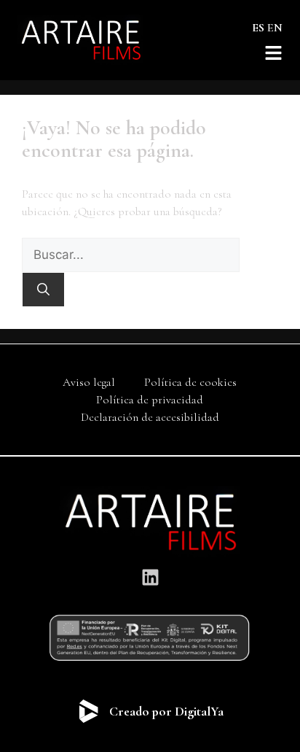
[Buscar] (43, 289)
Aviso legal (89, 382)
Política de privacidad (149, 399)
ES (258, 27)
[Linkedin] (150, 577)
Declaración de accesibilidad (150, 417)
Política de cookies (190, 382)
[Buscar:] (131, 255)
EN (275, 27)
